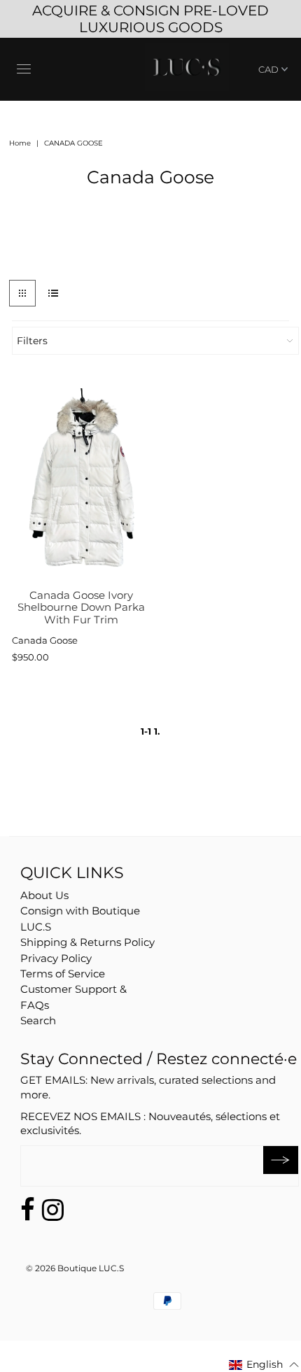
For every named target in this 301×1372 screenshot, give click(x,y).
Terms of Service (62, 973)
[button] (264, 1364)
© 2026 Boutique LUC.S (75, 1268)
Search (38, 1020)
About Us (44, 895)
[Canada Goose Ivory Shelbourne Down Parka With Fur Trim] (81, 485)
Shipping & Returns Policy (87, 942)
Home (20, 143)
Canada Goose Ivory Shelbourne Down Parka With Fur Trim (81, 607)
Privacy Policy (56, 958)
